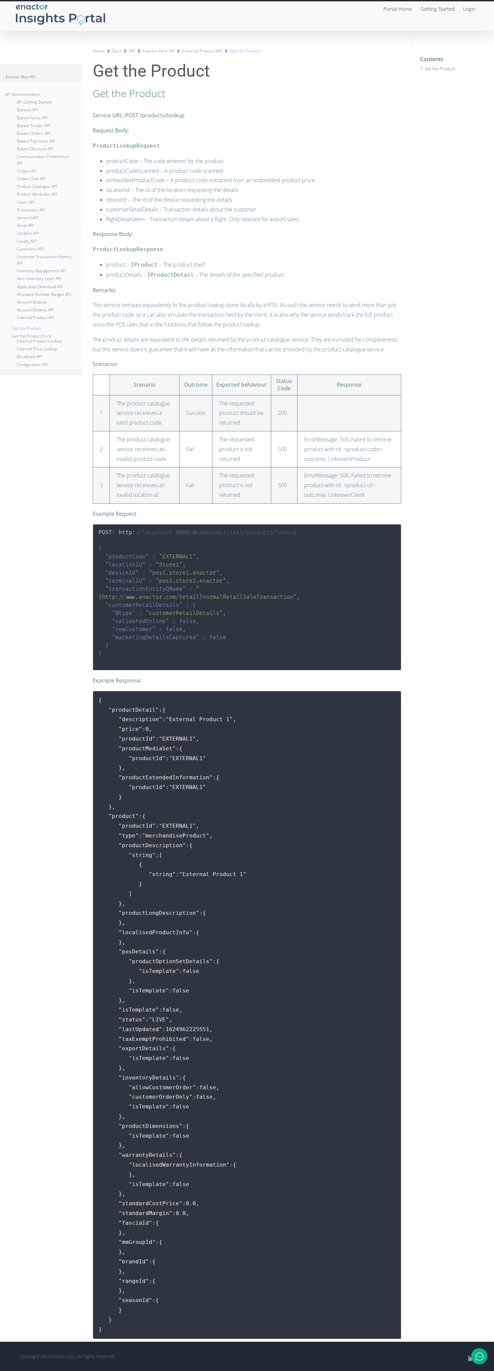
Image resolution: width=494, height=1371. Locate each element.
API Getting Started (34, 102)
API (132, 51)
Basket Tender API (33, 125)
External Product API (35, 317)
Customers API (30, 249)
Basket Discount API (35, 149)
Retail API (25, 225)
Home (99, 51)
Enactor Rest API (159, 51)
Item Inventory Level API (39, 278)
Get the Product (26, 328)
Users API (26, 202)
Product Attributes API (37, 194)
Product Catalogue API (37, 186)
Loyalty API (26, 241)
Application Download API (40, 286)
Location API (28, 233)
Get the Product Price (31, 336)
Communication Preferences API (43, 160)
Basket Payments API (36, 141)
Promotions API (31, 210)
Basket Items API (32, 118)
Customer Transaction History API (44, 260)
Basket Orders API (33, 133)
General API (27, 218)
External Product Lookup (39, 341)
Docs (117, 51)
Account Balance (32, 302)
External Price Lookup (37, 349)
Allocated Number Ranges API (44, 294)
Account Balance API (35, 310)
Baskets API (27, 110)
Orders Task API (31, 179)
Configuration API (32, 364)
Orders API (27, 171)
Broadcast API (29, 356)
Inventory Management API (41, 271)
